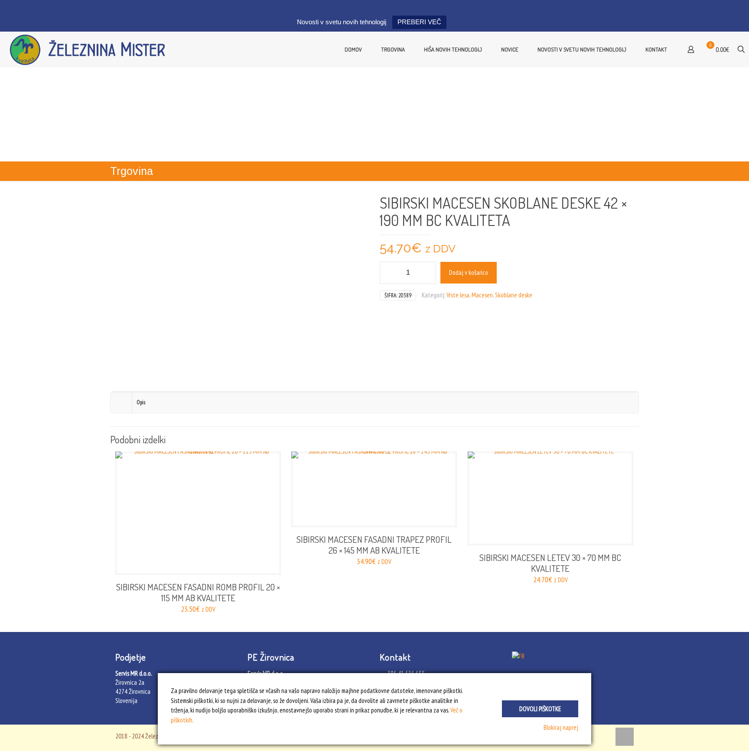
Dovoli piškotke (540, 709)
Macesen (482, 295)
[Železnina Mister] (91, 49)
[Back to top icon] (624, 737)
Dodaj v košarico (468, 272)
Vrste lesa (457, 295)
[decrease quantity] (389, 273)
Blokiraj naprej (561, 727)
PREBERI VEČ (419, 22)
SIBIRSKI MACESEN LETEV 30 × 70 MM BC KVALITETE (550, 562)
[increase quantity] (426, 273)
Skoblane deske (513, 295)
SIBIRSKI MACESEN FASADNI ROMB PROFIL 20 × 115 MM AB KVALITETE (198, 592)
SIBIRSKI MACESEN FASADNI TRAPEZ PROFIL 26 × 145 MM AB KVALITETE (374, 544)
